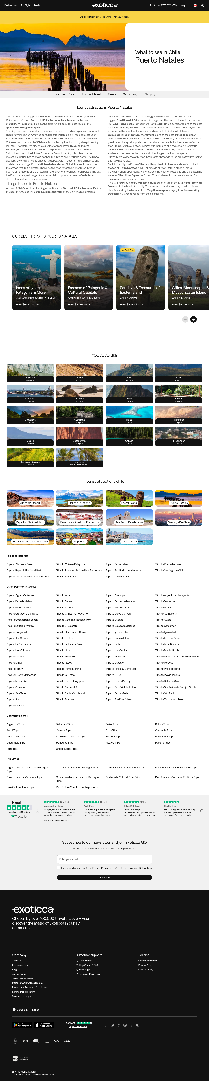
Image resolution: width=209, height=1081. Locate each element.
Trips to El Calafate (66, 625)
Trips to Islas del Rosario (168, 638)
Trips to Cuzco (163, 619)
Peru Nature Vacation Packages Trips (77, 787)
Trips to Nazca (64, 662)
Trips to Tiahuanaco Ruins (169, 699)
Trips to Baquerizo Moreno (120, 601)
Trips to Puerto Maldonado (21, 675)
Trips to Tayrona (65, 699)
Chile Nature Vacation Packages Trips (77, 767)
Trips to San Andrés (67, 687)
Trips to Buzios (163, 607)
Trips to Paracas (164, 662)
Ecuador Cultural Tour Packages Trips (176, 767)
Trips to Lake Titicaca (167, 644)
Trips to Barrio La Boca (19, 607)
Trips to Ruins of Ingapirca (70, 681)
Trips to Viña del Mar (117, 576)
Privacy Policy (100, 868)
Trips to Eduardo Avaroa (20, 625)
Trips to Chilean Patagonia (70, 564)
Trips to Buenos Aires (117, 607)
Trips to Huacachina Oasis (71, 632)
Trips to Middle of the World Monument (177, 656)
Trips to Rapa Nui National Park (24, 570)
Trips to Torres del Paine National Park (28, 576)
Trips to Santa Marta (117, 693)
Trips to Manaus (15, 656)
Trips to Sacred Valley (118, 681)
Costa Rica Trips (16, 736)
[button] (104, 877)
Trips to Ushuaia (15, 705)
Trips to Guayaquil (17, 632)
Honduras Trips (64, 742)
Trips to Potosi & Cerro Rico (121, 668)
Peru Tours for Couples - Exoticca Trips (177, 777)
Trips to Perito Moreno (68, 668)
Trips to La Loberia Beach (70, 644)
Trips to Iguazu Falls (117, 632)
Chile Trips (112, 730)
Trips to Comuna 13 (166, 613)
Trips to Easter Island (117, 564)
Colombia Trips (163, 730)
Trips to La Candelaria (19, 644)
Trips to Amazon (65, 595)
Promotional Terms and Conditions (29, 987)
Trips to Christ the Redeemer (72, 613)
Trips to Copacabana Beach (22, 619)
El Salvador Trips (164, 736)
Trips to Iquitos (64, 638)
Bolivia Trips (162, 724)
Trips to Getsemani (166, 625)
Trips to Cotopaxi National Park (73, 619)
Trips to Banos (64, 601)
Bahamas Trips (64, 724)
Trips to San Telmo (17, 693)
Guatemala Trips (16, 742)
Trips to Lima (63, 650)
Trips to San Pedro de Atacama (123, 570)
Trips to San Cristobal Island (121, 687)
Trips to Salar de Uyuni (168, 681)
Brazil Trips (13, 730)
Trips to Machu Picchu (167, 650)
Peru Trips (12, 748)
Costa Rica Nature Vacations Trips (125, 767)
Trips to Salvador (16, 687)
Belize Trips (112, 724)
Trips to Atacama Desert (20, 564)
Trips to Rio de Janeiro (167, 675)
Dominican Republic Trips (70, 736)
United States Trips (67, 748)
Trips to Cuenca (114, 619)
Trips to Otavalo (115, 662)
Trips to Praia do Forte (167, 668)
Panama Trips (162, 742)
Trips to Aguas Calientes (20, 595)
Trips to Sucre (14, 699)
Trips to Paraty (15, 668)
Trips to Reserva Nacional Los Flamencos (79, 570)
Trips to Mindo (14, 662)
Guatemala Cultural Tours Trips (123, 777)
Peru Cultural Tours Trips (20, 787)
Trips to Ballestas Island (20, 601)
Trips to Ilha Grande (17, 638)
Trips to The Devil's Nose (119, 699)
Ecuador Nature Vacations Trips (24, 777)
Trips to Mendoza (115, 656)
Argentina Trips (15, 724)
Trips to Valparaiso (66, 576)
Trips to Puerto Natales (168, 564)
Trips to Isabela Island (118, 638)
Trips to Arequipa (115, 595)
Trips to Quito (113, 675)
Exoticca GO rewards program (27, 983)
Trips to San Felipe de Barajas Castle (175, 687)
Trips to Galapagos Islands (120, 625)
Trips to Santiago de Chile (169, 570)
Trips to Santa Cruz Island (70, 693)
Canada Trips (63, 730)
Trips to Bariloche (165, 601)
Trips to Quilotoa (65, 675)
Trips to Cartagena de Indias (22, 613)
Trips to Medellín (65, 656)
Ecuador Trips (113, 736)
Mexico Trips (113, 742)
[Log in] (202, 5)
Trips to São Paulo (165, 693)
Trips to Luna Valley (116, 650)
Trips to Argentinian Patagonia (172, 595)
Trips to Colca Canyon (118, 613)
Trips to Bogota (64, 607)
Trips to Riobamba (17, 681)
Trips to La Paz (114, 644)
